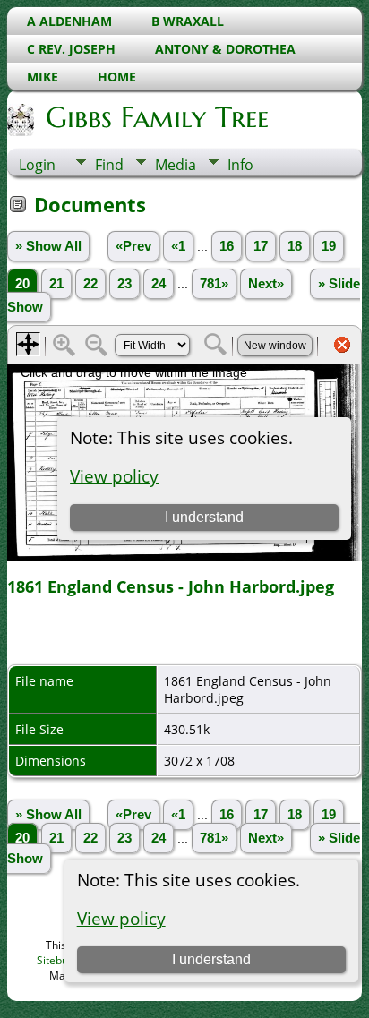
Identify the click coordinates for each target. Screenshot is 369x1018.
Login (37, 165)
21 (56, 284)
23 (124, 284)
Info (240, 165)
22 (90, 284)
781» (214, 284)
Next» (266, 284)
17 (260, 246)
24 (158, 284)
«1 (178, 246)
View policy (121, 918)
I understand (211, 959)
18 (294, 246)
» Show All (48, 246)
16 (226, 246)
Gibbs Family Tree (157, 117)
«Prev (133, 246)
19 (329, 246)
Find (109, 165)
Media (175, 165)
